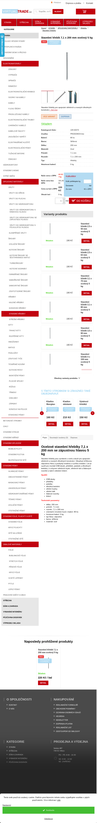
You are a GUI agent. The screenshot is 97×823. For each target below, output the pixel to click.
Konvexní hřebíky (17, 308)
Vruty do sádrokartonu (21, 204)
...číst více (53, 110)
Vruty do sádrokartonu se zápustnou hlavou (23, 219)
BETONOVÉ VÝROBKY (12, 421)
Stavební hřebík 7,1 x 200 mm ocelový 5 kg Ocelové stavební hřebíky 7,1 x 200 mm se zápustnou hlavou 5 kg (48, 651)
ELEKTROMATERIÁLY (12, 64)
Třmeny (12, 392)
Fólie (11, 550)
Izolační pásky (15, 505)
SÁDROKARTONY (10, 165)
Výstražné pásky (16, 511)
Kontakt (89, 3)
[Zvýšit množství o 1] (64, 199)
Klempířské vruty (18, 233)
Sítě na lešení (15, 533)
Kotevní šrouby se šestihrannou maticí (20, 256)
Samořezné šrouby (18, 280)
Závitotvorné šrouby (20, 291)
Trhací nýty (15, 331)
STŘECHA (7, 600)
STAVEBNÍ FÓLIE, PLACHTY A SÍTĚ (17, 516)
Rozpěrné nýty (16, 336)
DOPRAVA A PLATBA (64, 724)
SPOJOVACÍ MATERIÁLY (13, 182)
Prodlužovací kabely (18, 114)
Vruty (11, 187)
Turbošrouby (16, 263)
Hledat (58, 12)
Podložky (13, 353)
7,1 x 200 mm (75, 157)
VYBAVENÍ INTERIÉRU (12, 612)
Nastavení (7, 805)
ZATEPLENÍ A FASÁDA (12, 47)
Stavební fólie (15, 522)
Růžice (12, 387)
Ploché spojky (16, 381)
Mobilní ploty (15, 449)
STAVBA (6, 35)
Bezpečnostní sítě (17, 460)
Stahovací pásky (16, 415)
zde (58, 800)
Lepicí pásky (14, 589)
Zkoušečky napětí (17, 137)
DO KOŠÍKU (84, 200)
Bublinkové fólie (17, 556)
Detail (86, 241)
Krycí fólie (14, 572)
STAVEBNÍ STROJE (11, 432)
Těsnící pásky (14, 499)
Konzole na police (18, 409)
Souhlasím (50, 810)
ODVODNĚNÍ (8, 58)
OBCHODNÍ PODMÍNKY (65, 709)
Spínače (12, 81)
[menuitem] (9, 22)
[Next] (92, 413)
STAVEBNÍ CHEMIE (11, 170)
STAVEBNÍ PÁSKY (10, 466)
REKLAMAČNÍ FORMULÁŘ (67, 705)
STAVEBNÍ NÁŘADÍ (11, 438)
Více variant (49, 117)
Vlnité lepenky (15, 578)
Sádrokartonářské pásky (21, 494)
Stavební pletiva (16, 454)
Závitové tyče (15, 359)
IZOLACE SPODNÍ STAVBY (14, 41)
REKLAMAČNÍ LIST (64, 728)
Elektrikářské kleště (19, 142)
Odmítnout (48, 819)
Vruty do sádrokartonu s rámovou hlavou (23, 211)
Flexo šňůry (14, 109)
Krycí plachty (15, 527)
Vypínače (12, 75)
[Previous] (42, 413)
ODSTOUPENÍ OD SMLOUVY (68, 731)
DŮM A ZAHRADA (10, 606)
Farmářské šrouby (18, 274)
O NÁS (11, 709)
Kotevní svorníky (18, 269)
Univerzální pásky (17, 488)
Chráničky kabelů (17, 125)
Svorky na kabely (16, 97)
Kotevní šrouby (17, 250)
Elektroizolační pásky (19, 148)
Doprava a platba (73, 3)
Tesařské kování (16, 364)
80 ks (72, 138)
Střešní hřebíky (17, 319)
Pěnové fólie (15, 567)
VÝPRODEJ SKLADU (11, 623)
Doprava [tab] (73, 438)
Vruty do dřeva (16, 193)
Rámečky (12, 86)
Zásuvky (12, 69)
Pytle (11, 584)
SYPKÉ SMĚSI (9, 176)
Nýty (10, 325)
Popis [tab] (45, 438)
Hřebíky (12, 297)
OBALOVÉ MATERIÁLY (12, 544)
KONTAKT (13, 705)
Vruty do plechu (17, 199)
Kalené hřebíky (16, 302)
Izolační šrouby (17, 244)
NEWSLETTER (62, 720)
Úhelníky (13, 398)
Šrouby (12, 239)
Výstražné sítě (15, 539)
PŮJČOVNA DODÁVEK (12, 617)
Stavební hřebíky (17, 314)
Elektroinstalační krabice (21, 92)
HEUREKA (60, 716)
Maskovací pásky (16, 483)
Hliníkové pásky (16, 471)
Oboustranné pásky (18, 477)
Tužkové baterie (16, 154)
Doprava (65, 117)
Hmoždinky (13, 342)
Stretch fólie (16, 561)
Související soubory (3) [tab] (59, 438)
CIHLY (5, 426)
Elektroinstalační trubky (21, 120)
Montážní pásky (17, 376)
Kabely (11, 103)
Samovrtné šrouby (18, 286)
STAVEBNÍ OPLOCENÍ (12, 443)
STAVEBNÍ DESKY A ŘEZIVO (14, 52)
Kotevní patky (16, 370)
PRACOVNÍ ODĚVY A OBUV (14, 595)
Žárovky (12, 159)
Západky (13, 404)
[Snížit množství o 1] (64, 202)
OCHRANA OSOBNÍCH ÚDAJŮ (68, 712)
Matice (11, 347)
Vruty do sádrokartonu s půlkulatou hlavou (23, 226)
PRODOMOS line (77, 134)
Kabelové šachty (16, 131)
